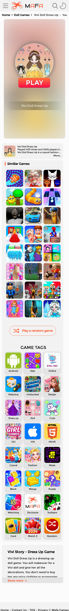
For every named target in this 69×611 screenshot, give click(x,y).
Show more (15, 580)
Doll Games (22, 15)
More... (57, 155)
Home (6, 15)
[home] (27, 5)
